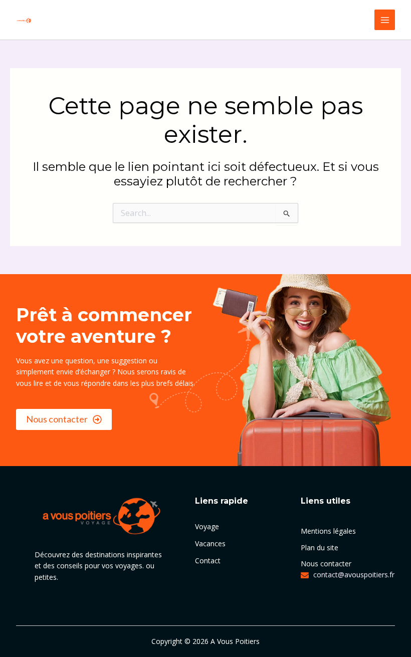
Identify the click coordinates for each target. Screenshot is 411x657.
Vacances (210, 543)
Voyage (207, 526)
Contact (208, 560)
